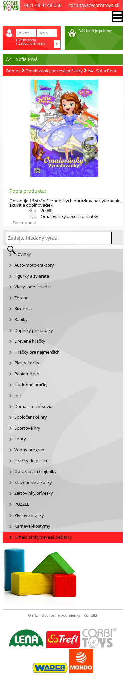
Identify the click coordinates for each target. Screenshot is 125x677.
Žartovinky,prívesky (33, 493)
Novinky (22, 254)
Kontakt (90, 615)
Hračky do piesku (31, 461)
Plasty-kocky (26, 363)
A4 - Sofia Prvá (102, 71)
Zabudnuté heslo (31, 43)
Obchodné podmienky (60, 615)
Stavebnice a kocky (33, 482)
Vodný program (30, 450)
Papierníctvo (26, 374)
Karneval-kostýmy (32, 526)
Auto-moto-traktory (34, 265)
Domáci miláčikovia (33, 406)
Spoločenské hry (30, 417)
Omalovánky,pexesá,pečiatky (54, 71)
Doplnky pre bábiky (33, 330)
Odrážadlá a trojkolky (35, 471)
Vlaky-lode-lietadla (32, 287)
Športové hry (27, 428)
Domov (13, 71)
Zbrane (21, 298)
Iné (17, 395)
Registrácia (27, 40)
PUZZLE (21, 504)
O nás (33, 615)
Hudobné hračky (31, 385)
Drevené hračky (29, 341)
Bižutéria (23, 308)
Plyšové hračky (29, 515)
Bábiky (21, 319)
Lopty (20, 439)
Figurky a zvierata (31, 276)
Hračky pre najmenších (37, 352)
